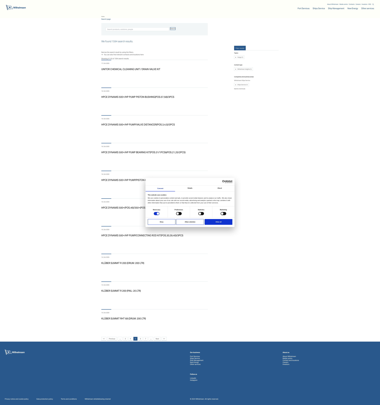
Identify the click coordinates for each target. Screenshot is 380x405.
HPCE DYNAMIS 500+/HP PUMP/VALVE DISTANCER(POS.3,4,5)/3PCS (138, 124)
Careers (358, 4)
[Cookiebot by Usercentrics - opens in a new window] (223, 181)
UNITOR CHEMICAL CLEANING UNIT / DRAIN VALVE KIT (130, 69)
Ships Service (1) (242, 85)
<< (104, 339)
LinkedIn (193, 378)
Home (102, 16)
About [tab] (220, 188)
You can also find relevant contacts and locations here (124, 55)
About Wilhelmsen (332, 4)
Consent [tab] (160, 188)
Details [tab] (190, 188)
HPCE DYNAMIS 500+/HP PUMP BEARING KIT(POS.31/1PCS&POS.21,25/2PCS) (143, 152)
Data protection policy (44, 399)
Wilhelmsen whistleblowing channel (98, 399)
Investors (364, 4)
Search (172, 29)
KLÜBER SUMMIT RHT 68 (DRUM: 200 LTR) (123, 318)
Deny (161, 222)
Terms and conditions (69, 399)
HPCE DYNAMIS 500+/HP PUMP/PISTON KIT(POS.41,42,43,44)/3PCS (137, 180)
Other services (195, 364)
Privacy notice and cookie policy (16, 399)
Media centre (343, 4)
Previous (112, 339)
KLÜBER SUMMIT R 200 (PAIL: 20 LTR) (121, 290)
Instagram (193, 380)
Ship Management (196, 360)
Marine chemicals (239, 89)
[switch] (179, 213)
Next (157, 339)
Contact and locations (291, 360)
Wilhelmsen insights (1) (244, 69)
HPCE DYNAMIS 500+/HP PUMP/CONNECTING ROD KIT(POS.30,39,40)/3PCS (142, 235)
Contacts (352, 4)
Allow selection (190, 222)
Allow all (218, 222)
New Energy (352, 8)
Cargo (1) (240, 57)
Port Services (195, 356)
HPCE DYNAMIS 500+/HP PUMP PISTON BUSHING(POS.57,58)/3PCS (137, 96)
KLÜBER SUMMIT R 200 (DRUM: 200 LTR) (122, 263)
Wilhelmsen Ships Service (242, 80)
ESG (369, 4)
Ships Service (195, 358)
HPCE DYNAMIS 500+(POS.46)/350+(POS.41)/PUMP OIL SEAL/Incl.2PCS (139, 207)
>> (164, 339)
